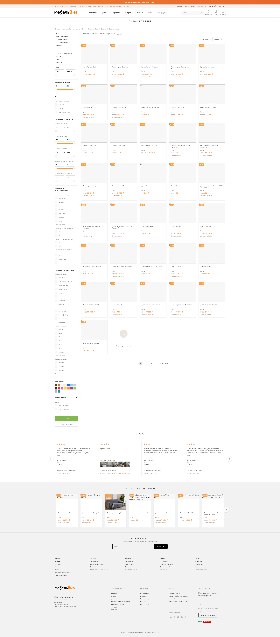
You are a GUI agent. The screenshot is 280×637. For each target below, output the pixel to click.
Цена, (58, 67)
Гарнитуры (198, 561)
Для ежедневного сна (64, 54)
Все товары (92, 13)
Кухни (150, 13)
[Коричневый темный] (56, 385)
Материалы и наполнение (64, 270)
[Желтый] (65, 388)
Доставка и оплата (85, 6)
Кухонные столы (200, 567)
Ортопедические (61, 575)
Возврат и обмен (98, 6)
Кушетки (59, 45)
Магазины (143, 596)
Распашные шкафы (166, 564)
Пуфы (57, 59)
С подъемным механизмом (99, 570)
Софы (58, 48)
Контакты (126, 6)
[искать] (202, 12)
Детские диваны (62, 42)
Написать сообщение (208, 615)
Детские (128, 567)
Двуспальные (94, 567)
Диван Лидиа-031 (193, 473)
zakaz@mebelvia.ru (176, 599)
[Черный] (56, 388)
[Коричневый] (59, 385)
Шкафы (140, 13)
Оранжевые (111, 34)
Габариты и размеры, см (64, 119)
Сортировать (218, 39)
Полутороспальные (96, 564)
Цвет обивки (59, 381)
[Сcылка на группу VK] (170, 617)
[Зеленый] (74, 388)
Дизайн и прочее (61, 398)
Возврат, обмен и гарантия (120, 601)
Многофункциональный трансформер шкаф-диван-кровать (116, 473)
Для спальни (164, 570)
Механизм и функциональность (62, 189)
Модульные (199, 564)
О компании (73, 6)
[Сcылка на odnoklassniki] (174, 617)
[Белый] (62, 385)
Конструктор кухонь (202, 570)
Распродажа (162, 13)
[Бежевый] (65, 385)
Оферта (114, 607)
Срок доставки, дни (62, 82)
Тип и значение (60, 97)
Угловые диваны (62, 39)
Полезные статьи (115, 6)
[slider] (56, 74)
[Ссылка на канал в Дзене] (182, 617)
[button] (122, 63)
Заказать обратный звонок (186, 6)
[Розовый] (62, 388)
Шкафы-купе (164, 561)
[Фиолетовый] (71, 388)
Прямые (57, 561)
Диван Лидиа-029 (63, 473)
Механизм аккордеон (62, 573)
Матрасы (128, 13)
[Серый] (74, 385)
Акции (106, 6)
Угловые (57, 564)
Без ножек (95, 34)
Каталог (114, 593)
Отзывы (114, 610)
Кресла (58, 56)
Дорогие (102, 34)
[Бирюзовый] (59, 391)
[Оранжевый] (68, 388)
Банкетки (59, 62)
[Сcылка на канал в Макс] (178, 617)
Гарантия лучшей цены (148, 599)
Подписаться (161, 546)
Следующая (163, 363)
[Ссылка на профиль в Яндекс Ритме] (185, 617)
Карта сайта (144, 604)
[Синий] (68, 385)
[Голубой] (71, 385)
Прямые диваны (62, 37)
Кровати (116, 13)
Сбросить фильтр (66, 424)
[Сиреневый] (56, 391)
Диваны (105, 13)
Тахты (58, 51)
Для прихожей (165, 567)
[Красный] (59, 388)
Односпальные (95, 561)
